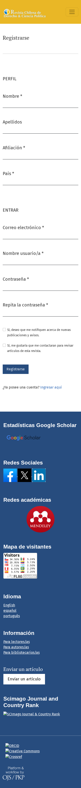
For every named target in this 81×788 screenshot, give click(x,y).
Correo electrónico (23, 227)
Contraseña (16, 279)
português (11, 616)
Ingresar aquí (51, 387)
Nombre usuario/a (23, 253)
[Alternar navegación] (72, 11)
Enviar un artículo (24, 679)
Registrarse (16, 369)
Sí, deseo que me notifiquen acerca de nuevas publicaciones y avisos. (39, 332)
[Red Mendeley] (40, 519)
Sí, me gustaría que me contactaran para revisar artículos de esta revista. (40, 348)
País (8, 173)
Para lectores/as (16, 642)
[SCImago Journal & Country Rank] (31, 714)
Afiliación (14, 147)
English (9, 605)
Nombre (12, 96)
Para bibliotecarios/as (21, 652)
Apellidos (12, 122)
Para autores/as (16, 647)
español (9, 610)
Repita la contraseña (25, 305)
